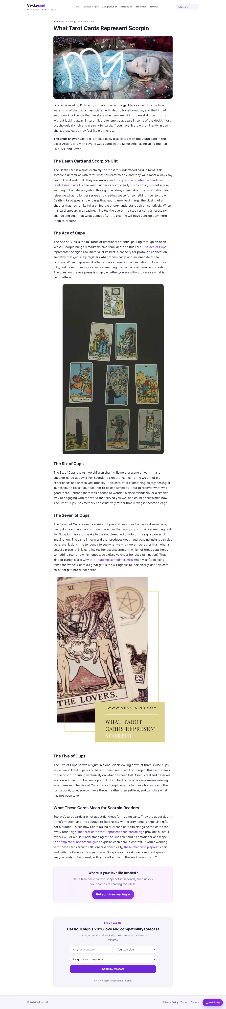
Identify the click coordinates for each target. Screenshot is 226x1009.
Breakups (141, 6)
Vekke (42, 7)
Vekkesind (58, 21)
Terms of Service (189, 1002)
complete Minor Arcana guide (79, 842)
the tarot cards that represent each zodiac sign (111, 832)
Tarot (77, 6)
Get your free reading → (113, 894)
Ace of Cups (157, 247)
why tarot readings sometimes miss (108, 559)
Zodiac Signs (91, 6)
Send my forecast (113, 969)
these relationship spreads (142, 847)
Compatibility (109, 6)
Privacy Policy (170, 1002)
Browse (154, 6)
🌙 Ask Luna (212, 1002)
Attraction (126, 6)
